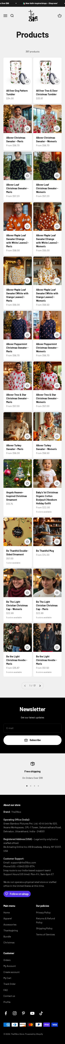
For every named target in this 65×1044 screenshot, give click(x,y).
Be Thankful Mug (45, 550)
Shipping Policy (44, 928)
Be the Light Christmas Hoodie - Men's (16, 660)
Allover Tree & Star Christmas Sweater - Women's (47, 398)
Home (6, 912)
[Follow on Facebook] (5, 1013)
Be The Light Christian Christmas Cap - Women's (17, 605)
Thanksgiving (10, 930)
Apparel (7, 918)
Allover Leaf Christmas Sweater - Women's (47, 188)
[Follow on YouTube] (32, 1013)
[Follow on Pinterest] (23, 1013)
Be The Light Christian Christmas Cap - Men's (47, 605)
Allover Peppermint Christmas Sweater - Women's (47, 348)
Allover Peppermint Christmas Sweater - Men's (17, 348)
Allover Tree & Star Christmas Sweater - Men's (17, 398)
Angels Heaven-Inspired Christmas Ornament (16, 496)
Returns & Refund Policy (45, 920)
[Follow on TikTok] (41, 1013)
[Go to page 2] (40, 685)
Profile (6, 1001)
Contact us (9, 995)
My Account (9, 965)
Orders (7, 959)
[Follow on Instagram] (14, 1013)
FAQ (5, 989)
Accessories (9, 924)
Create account (11, 972)
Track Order (9, 983)
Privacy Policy (43, 912)
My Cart (7, 977)
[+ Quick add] (27, 81)
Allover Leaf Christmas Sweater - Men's (17, 188)
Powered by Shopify (34, 1034)
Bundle (7, 936)
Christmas (9, 942)
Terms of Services (45, 934)
